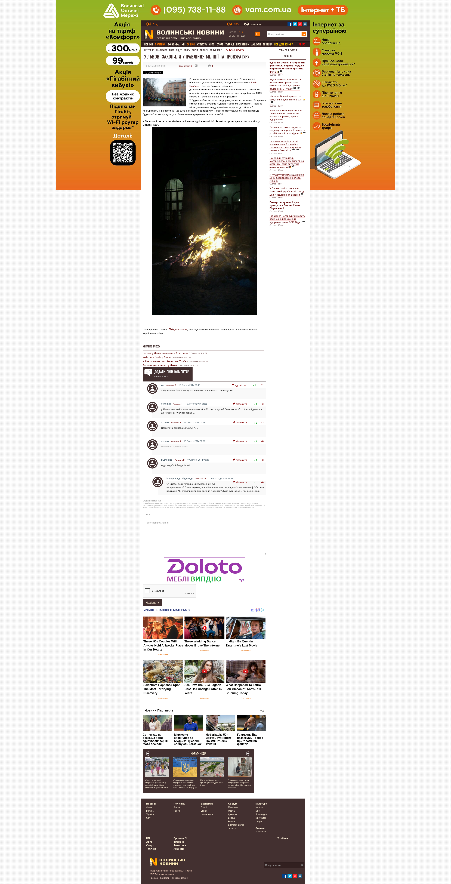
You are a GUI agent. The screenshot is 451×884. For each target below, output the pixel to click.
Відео (179, 50)
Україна (150, 814)
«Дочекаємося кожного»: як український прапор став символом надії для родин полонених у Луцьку (285, 84)
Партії (177, 810)
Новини (148, 44)
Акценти (256, 44)
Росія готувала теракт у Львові (160, 365)
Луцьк (149, 807)
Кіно (257, 810)
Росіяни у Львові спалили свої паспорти (166, 353)
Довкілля (232, 814)
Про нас (154, 877)
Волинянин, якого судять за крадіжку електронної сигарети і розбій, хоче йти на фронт (288, 130)
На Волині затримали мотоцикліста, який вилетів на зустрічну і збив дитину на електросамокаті (287, 162)
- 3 (262, 403)
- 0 (262, 441)
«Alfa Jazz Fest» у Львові (157, 357)
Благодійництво (236, 824)
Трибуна (267, 44)
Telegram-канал (178, 329)
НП (183, 44)
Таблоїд (230, 44)
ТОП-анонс (260, 831)
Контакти (164, 877)
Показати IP (171, 385)
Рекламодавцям (180, 877)
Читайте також (151, 346)
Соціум (232, 803)
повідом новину (283, 44)
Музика (259, 807)
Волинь (150, 810)
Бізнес (204, 810)
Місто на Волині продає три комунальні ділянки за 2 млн (286, 97)
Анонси (204, 50)
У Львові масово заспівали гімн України (165, 361)
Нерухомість (207, 814)
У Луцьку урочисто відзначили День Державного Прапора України (287, 177)
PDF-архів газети (288, 50)
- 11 (262, 385)
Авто (211, 44)
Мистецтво (260, 817)
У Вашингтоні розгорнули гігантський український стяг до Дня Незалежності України (287, 191)
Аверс (302, 44)
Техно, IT (232, 828)
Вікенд (231, 817)
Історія (258, 821)
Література (261, 814)
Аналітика (161, 50)
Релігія (231, 821)
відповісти (240, 385)
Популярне (216, 50)
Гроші (204, 807)
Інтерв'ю (149, 50)
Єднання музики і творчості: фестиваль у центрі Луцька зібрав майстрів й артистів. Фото (156, 784)
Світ (148, 817)
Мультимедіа (198, 754)
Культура (202, 44)
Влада (177, 807)
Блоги (187, 50)
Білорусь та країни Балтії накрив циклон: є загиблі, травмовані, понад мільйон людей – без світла (285, 145)
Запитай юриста (235, 50)
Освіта (231, 810)
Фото (171, 50)
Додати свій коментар (171, 371)
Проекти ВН (242, 44)
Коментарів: (185, 65)
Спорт (220, 44)
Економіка (174, 44)
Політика (179, 803)
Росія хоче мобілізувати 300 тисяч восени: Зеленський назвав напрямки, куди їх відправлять (286, 115)
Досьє (195, 50)
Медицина (233, 807)
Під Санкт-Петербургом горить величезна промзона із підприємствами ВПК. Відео (287, 219)
